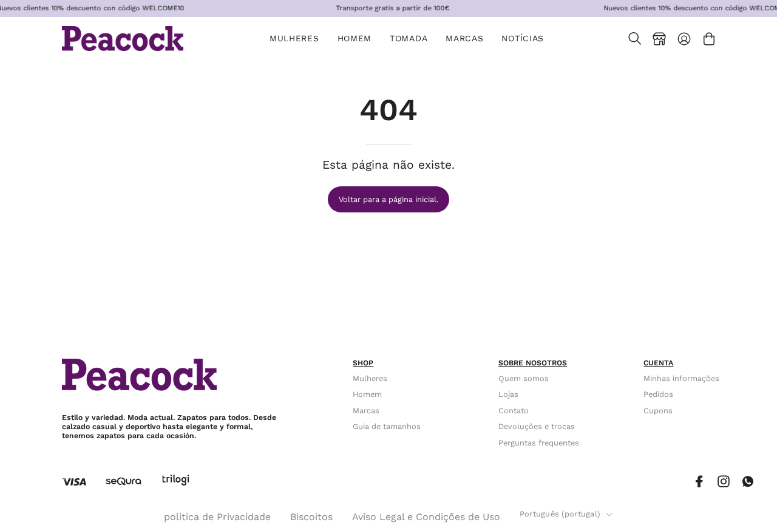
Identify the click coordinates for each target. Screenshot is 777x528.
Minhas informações (681, 378)
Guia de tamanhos (387, 427)
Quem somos (523, 378)
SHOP (363, 363)
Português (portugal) (560, 513)
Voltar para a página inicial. (388, 199)
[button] (408, 38)
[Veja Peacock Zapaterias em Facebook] (699, 481)
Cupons (658, 410)
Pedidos (658, 394)
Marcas (366, 410)
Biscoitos (311, 517)
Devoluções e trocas (536, 427)
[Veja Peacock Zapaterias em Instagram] (723, 481)
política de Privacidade (217, 517)
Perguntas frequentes (538, 442)
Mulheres (370, 378)
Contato (513, 410)
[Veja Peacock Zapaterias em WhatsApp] (748, 481)
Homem (367, 394)
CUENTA (658, 363)
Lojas (508, 394)
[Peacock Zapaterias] (122, 38)
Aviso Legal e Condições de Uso (426, 517)
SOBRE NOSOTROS (532, 363)
